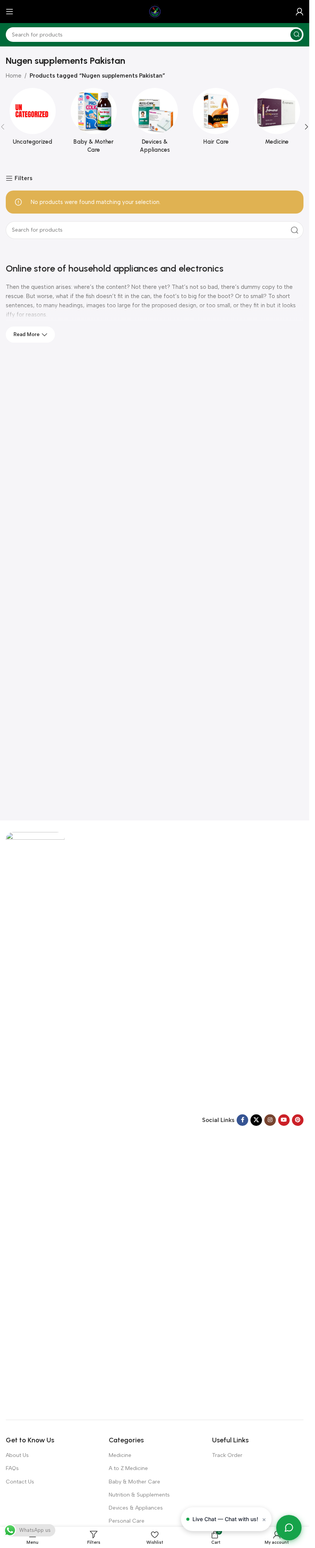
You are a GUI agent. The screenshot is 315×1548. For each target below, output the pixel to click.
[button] (306, 126)
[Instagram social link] (270, 1120)
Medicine (120, 1455)
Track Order (227, 1455)
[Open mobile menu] (9, 11)
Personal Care (126, 1521)
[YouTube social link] (284, 1120)
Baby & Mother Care (134, 1481)
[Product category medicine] (276, 119)
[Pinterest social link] (297, 1120)
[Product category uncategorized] (32, 119)
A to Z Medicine (128, 1468)
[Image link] (35, 1119)
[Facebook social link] (242, 1120)
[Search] (296, 34)
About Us (17, 1455)
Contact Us (20, 1481)
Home (14, 75)
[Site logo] (154, 11)
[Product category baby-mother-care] (93, 123)
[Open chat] (289, 1527)
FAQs (12, 1468)
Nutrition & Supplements (139, 1495)
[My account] (299, 11)
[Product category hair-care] (215, 119)
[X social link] (256, 1120)
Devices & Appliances (136, 1508)
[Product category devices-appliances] (154, 123)
